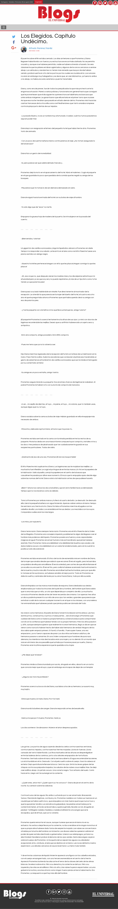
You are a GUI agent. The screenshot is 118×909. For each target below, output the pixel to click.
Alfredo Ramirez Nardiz (40, 48)
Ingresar (38, 2)
